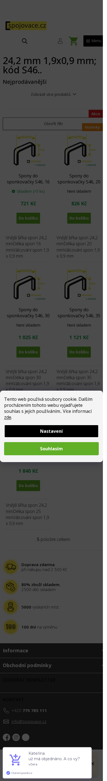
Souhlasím (51, 449)
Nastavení (51, 431)
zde (7, 417)
